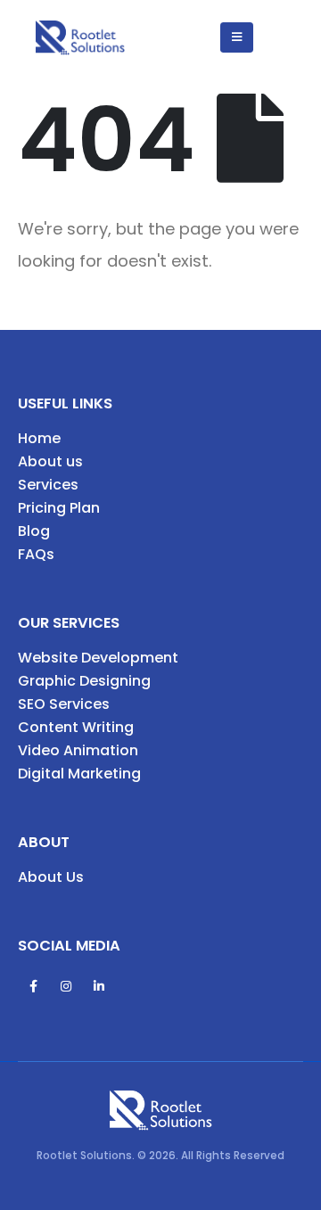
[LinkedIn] (99, 986)
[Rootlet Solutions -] (80, 38)
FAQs (36, 554)
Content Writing (76, 727)
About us (50, 461)
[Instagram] (66, 986)
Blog (34, 531)
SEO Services (64, 704)
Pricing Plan (59, 508)
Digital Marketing (79, 773)
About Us (51, 877)
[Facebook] (33, 986)
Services (48, 484)
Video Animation (78, 750)
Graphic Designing (84, 681)
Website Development (98, 657)
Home (39, 438)
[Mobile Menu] (236, 37)
